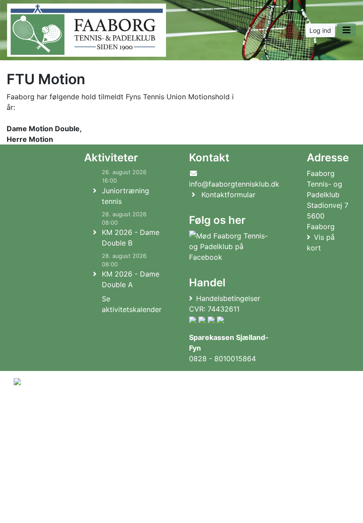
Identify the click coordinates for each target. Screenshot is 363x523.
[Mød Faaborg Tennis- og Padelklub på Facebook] (232, 246)
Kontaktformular (228, 194)
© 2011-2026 (32, 426)
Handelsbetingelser (228, 298)
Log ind (320, 30)
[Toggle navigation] (346, 30)
